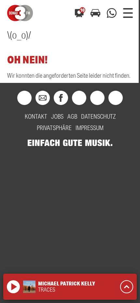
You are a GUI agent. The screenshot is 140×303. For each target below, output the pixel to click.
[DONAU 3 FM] (20, 13)
